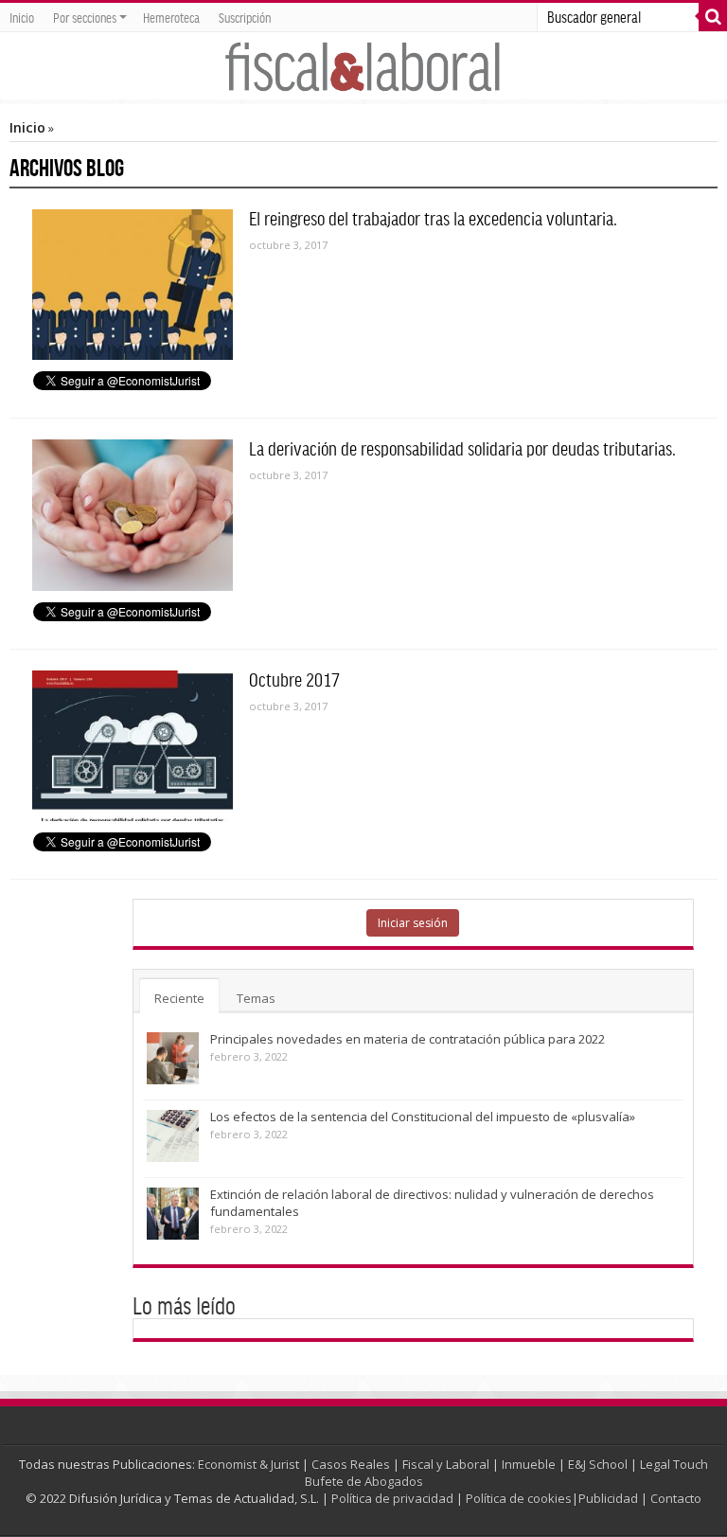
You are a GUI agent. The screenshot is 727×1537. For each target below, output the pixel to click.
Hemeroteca (171, 17)
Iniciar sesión (413, 923)
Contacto (675, 1498)
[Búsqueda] (713, 17)
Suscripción (245, 17)
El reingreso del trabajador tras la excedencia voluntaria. (433, 217)
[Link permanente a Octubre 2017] (132, 745)
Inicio (21, 17)
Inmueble (529, 1464)
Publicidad (608, 1498)
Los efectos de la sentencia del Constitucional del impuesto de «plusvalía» (422, 1116)
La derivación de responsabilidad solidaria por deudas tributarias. (462, 448)
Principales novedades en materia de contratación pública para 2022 (407, 1038)
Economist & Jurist (248, 1464)
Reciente (179, 998)
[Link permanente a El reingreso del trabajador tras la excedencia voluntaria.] (132, 284)
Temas (256, 998)
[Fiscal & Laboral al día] (363, 66)
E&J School (598, 1464)
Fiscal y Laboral (445, 1464)
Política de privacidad (392, 1498)
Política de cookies (519, 1498)
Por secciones (84, 17)
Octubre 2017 (294, 679)
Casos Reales (350, 1464)
